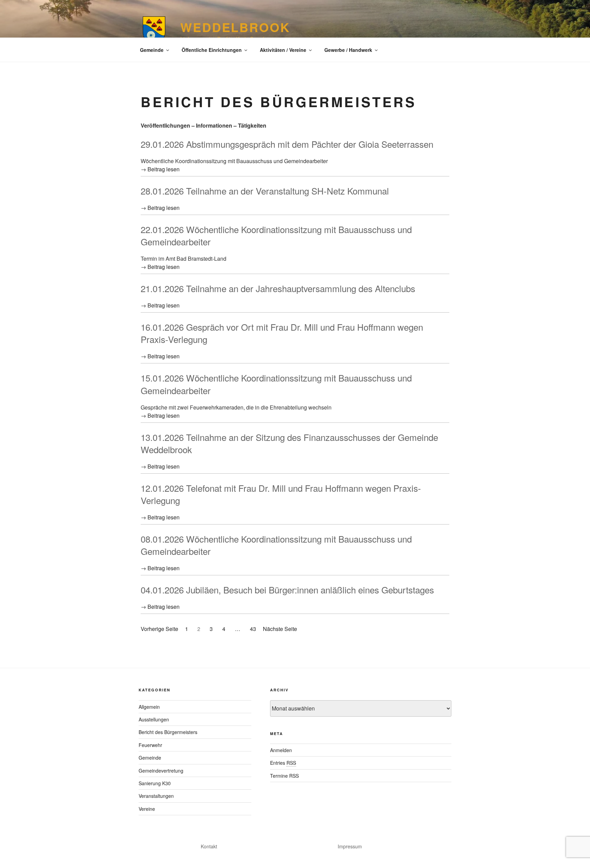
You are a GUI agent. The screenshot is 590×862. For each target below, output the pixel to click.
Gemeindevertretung (161, 770)
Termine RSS (284, 775)
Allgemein (149, 706)
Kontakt (209, 846)
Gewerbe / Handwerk (348, 49)
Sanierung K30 (155, 783)
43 (253, 629)
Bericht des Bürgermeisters (168, 732)
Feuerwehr (150, 745)
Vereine (147, 808)
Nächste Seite (280, 629)
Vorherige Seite (159, 629)
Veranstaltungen (156, 795)
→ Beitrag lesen (160, 169)
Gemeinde (152, 49)
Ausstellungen (154, 719)
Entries (283, 762)
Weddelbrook (235, 27)
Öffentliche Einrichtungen (212, 49)
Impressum (350, 846)
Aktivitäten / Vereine (283, 49)
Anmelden (281, 750)
